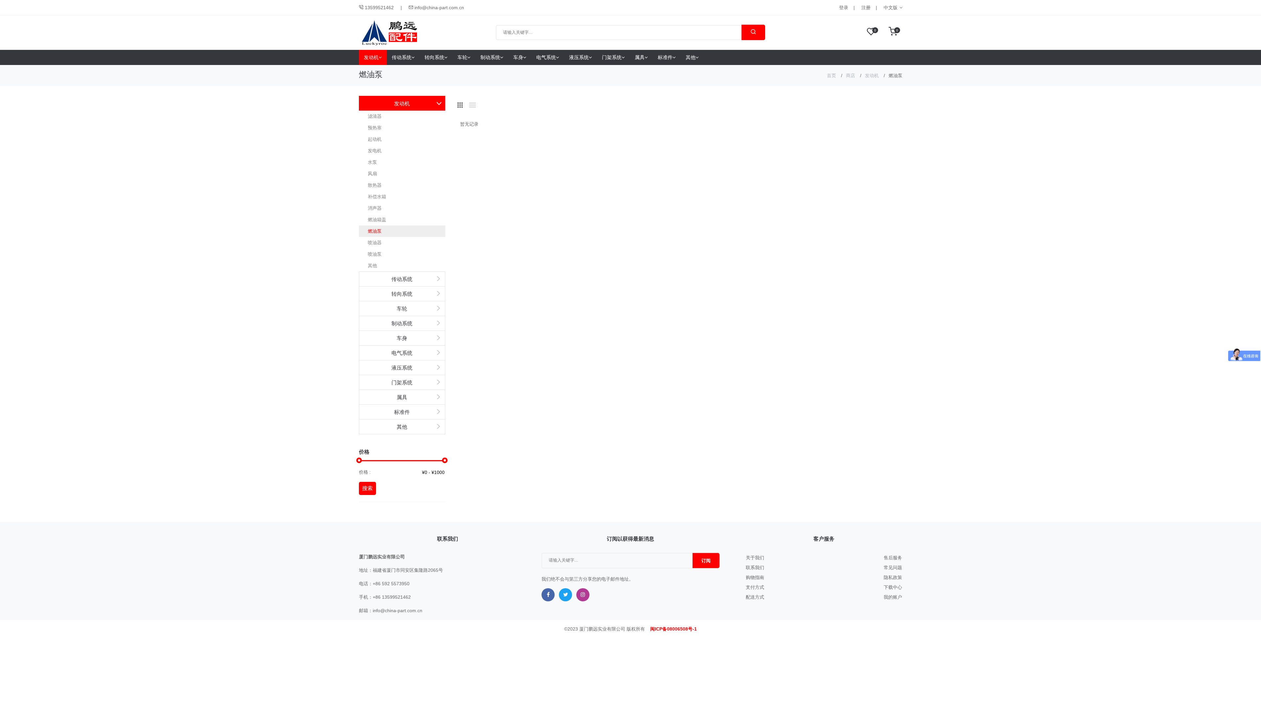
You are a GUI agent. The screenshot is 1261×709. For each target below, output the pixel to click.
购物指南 (755, 577)
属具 (640, 57)
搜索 (367, 488)
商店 (850, 75)
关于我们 (755, 557)
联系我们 (755, 567)
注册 (866, 7)
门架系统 (612, 57)
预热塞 (375, 127)
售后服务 (893, 557)
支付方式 (755, 587)
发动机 (371, 57)
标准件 (665, 57)
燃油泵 (375, 231)
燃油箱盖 (377, 219)
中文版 (890, 7)
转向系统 (434, 57)
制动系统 (490, 57)
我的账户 (893, 597)
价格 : (365, 472)
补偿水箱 (377, 196)
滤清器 (375, 116)
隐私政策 (893, 577)
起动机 (375, 139)
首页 (831, 75)
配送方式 (755, 597)
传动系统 (401, 57)
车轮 (462, 57)
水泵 (372, 162)
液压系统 (579, 57)
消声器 (375, 208)
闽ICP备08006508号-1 (673, 629)
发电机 (375, 150)
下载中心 (893, 587)
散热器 (375, 185)
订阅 (706, 560)
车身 (518, 57)
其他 (691, 57)
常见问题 (893, 567)
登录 (843, 7)
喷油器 (375, 242)
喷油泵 (375, 254)
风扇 (372, 173)
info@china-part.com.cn (438, 7)
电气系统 (546, 57)
